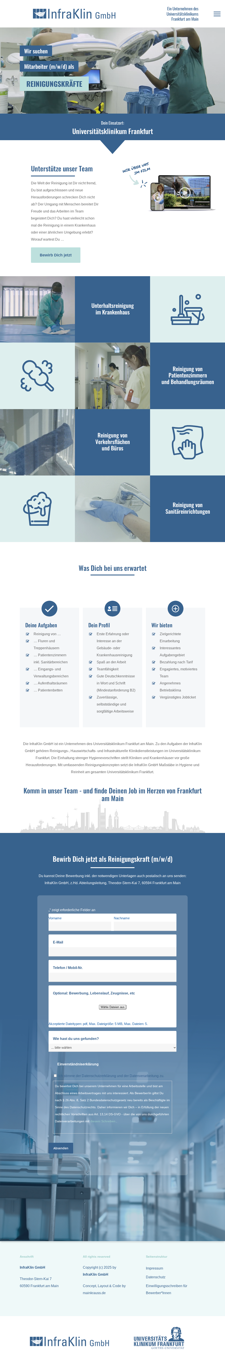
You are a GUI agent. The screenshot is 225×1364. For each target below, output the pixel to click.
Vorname (55, 918)
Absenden (60, 1148)
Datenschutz (155, 1277)
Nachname (122, 918)
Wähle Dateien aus (113, 1007)
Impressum (154, 1268)
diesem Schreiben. (103, 1121)
